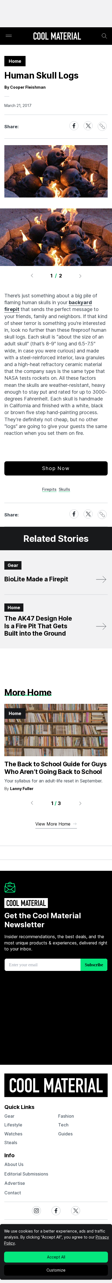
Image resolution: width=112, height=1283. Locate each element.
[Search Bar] (104, 36)
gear (9, 1116)
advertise (14, 1183)
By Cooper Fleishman (25, 87)
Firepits (49, 489)
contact (12, 1192)
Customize (56, 1270)
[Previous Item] (31, 275)
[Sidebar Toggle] (8, 36)
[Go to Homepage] (57, 36)
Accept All (56, 1257)
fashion (66, 1116)
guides (65, 1134)
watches (13, 1134)
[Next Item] (80, 275)
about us (13, 1164)
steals (10, 1142)
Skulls (64, 489)
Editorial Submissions (26, 1174)
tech (63, 1125)
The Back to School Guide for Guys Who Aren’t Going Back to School (55, 768)
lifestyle (13, 1125)
